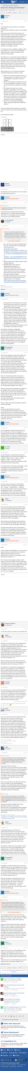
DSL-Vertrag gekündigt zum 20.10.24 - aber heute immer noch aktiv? (15, 1008)
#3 (26, 202)
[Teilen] (25, 21)
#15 (26, 714)
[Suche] (26, 1)
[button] (7, 286)
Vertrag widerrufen (21, 1064)
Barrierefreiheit (12, 1066)
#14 (26, 687)
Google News (14, 1052)
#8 (26, 452)
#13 (26, 640)
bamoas (4, 9)
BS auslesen (18, 816)
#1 (26, 21)
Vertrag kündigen (4, 1066)
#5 (26, 299)
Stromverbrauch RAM (13, 817)
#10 (26, 504)
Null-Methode (3, 816)
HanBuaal (6, 994)
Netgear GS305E (8, 77)
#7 (26, 428)
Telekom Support (12, 994)
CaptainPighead (7, 1002)
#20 (26, 947)
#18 (26, 863)
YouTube (17, 1055)
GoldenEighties (7, 988)
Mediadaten (13, 1064)
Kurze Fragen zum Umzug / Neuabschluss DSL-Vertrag (12, 1000)
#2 (26, 189)
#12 (26, 629)
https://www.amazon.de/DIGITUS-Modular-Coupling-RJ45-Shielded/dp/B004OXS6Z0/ (15, 281)
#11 (26, 544)
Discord (11, 1050)
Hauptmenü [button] (2, 2)
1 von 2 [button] (9, 12)
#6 (26, 352)
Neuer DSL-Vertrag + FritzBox (12, 979)
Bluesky (18, 1050)
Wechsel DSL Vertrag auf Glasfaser (14, 993)
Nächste (15, 12)
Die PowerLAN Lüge (23, 817)
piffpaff (5, 980)
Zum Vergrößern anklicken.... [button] (14, 241)
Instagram (23, 1052)
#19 (26, 897)
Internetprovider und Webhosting (14, 980)
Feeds (4, 1050)
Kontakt (8, 1064)
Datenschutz (19, 1066)
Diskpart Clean (4, 817)
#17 (26, 827)
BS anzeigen (24, 816)
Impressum (3, 1064)
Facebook (5, 1052)
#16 (26, 752)
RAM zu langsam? (11, 816)
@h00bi (3, 924)
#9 (26, 481)
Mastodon (5, 1055)
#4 (26, 225)
